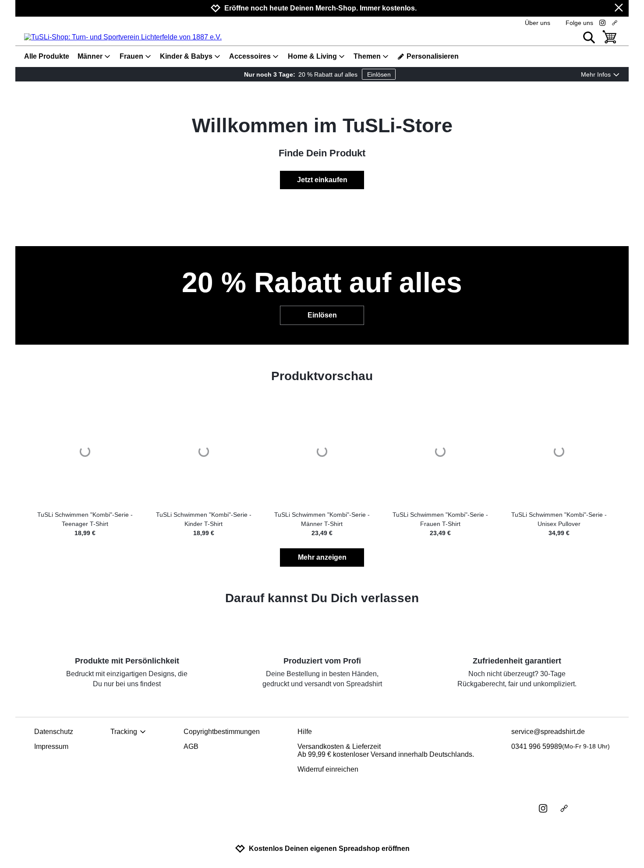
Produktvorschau (322, 376)
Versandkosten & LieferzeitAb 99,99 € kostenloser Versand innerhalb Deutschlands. (385, 750)
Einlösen (379, 74)
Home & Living (312, 56)
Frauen (131, 56)
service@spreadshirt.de (548, 731)
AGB (191, 746)
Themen (367, 56)
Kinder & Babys (186, 56)
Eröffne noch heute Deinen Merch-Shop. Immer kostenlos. (320, 8)
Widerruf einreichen (327, 769)
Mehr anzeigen (322, 557)
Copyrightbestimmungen (222, 731)
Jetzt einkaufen (322, 179)
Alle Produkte (46, 56)
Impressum (51, 746)
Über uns (537, 22)
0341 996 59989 (560, 746)
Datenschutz (53, 731)
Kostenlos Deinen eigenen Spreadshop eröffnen (329, 848)
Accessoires (250, 56)
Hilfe (304, 731)
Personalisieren (433, 56)
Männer (90, 56)
